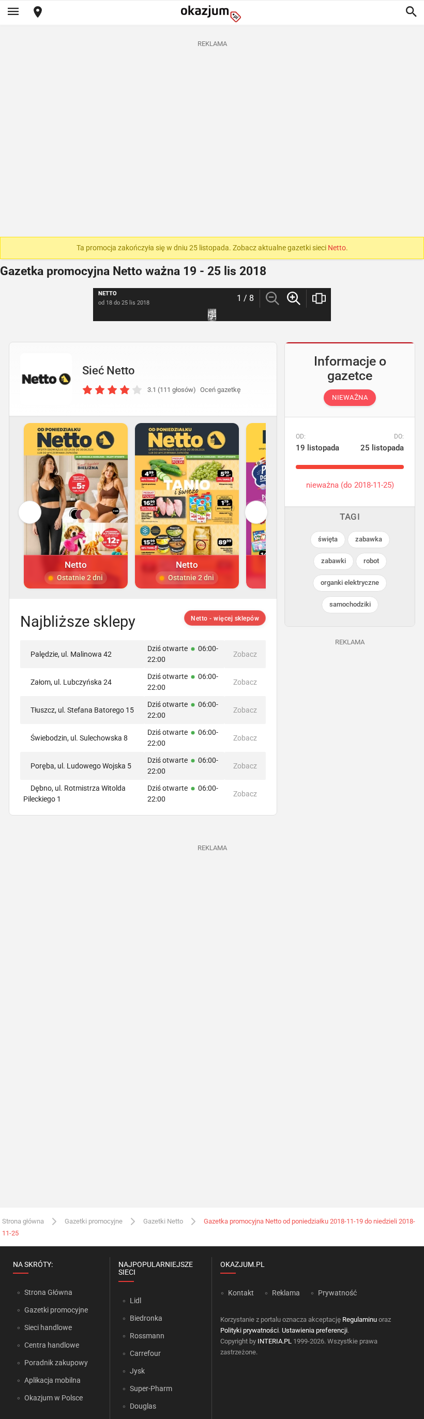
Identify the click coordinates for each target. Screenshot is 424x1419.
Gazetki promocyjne (94, 1221)
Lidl (135, 1300)
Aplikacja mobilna (52, 1380)
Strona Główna (48, 1292)
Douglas (143, 1406)
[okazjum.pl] (212, 13)
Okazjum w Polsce (53, 1398)
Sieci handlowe (48, 1327)
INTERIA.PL (275, 1341)
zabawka (368, 539)
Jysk (137, 1371)
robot (371, 561)
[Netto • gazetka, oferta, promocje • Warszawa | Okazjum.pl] (46, 379)
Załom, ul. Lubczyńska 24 (71, 682)
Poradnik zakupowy (56, 1362)
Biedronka (146, 1318)
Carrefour (145, 1353)
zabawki (333, 561)
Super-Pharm (151, 1388)
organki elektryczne (350, 582)
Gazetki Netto (163, 1221)
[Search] (411, 12)
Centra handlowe (51, 1345)
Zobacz (245, 654)
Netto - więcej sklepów (225, 618)
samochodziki (350, 604)
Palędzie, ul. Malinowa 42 (71, 654)
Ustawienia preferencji (314, 1330)
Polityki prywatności (249, 1330)
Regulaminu (359, 1319)
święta (328, 539)
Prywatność (337, 1293)
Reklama (286, 1293)
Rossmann (147, 1336)
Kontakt (241, 1293)
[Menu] (13, 12)
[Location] (38, 13)
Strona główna (23, 1221)
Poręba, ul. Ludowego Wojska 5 (81, 766)
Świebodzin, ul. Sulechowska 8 (79, 738)
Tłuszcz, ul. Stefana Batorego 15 (82, 710)
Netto (337, 248)
